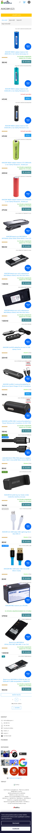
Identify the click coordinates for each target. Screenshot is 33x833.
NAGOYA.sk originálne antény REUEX (13, 802)
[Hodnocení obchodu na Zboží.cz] (16, 807)
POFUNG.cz (26, 802)
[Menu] (29, 2)
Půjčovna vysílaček (24, 790)
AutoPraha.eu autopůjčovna (11, 790)
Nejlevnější (12, 20)
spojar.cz (6, 733)
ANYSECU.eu (13, 798)
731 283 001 (7, 725)
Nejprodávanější (6, 24)
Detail (28, 98)
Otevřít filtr (16, 15)
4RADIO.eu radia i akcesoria (16, 795)
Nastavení (16, 823)
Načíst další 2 (16, 694)
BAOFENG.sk (27, 798)
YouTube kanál (7, 736)
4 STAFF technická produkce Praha (17, 803)
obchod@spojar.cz (8, 720)
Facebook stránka (8, 728)
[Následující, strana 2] (16, 699)
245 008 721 (7, 723)
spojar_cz (6, 731)
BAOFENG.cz (20, 798)
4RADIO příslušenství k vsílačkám (16, 793)
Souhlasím (15, 829)
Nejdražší (19, 20)
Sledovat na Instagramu (15, 778)
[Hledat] (20, 2)
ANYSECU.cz (5, 798)
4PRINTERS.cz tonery (16, 791)
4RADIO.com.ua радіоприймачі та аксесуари (16, 797)
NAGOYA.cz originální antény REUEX (16, 800)
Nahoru (17, 707)
